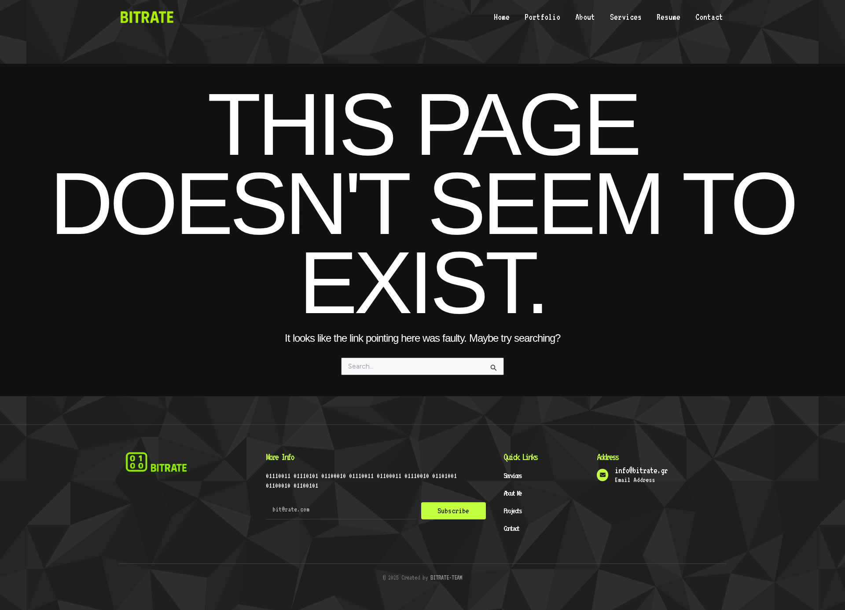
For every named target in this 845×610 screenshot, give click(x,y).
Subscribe (453, 510)
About (585, 17)
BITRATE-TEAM (446, 577)
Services (626, 17)
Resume (668, 17)
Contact (709, 17)
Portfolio (542, 17)
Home (502, 17)
